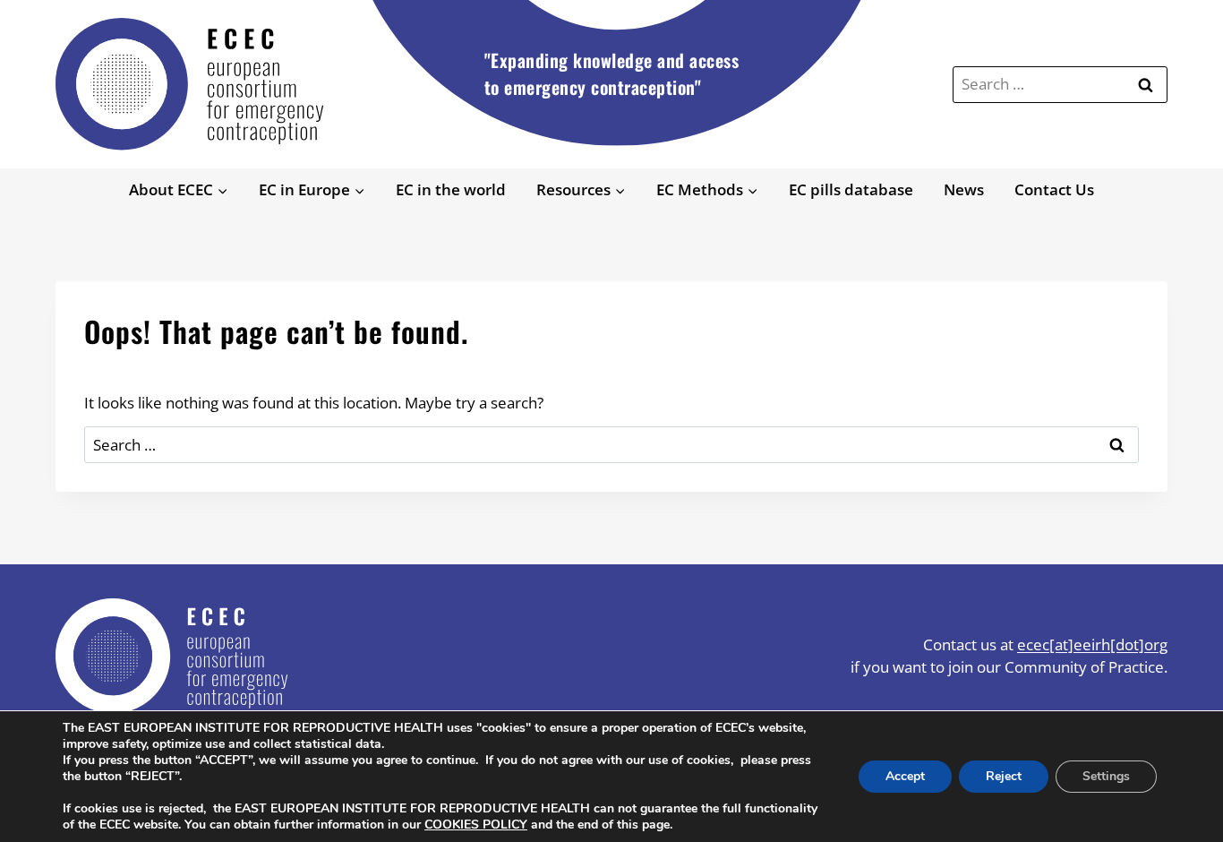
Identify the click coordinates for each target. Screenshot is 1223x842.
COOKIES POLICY (475, 824)
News (964, 189)
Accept (905, 776)
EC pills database (851, 189)
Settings (1106, 776)
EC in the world (451, 189)
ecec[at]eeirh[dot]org (1092, 644)
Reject (1004, 776)
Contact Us (1054, 189)
